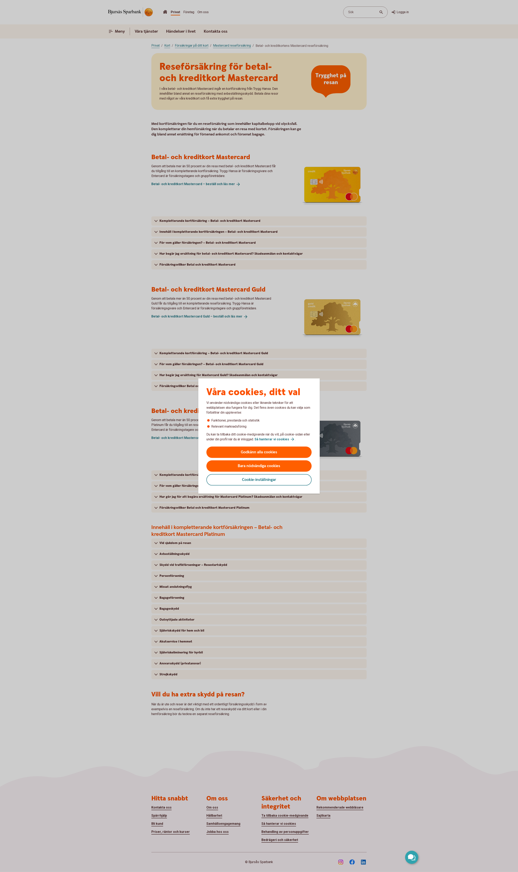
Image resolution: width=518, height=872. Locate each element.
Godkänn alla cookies (259, 452)
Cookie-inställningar (259, 479)
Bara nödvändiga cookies (259, 466)
